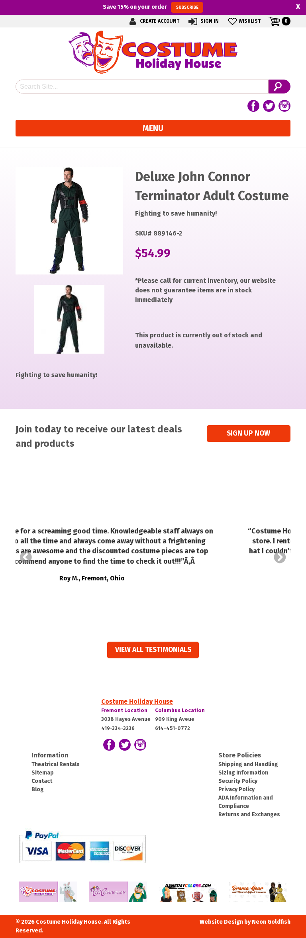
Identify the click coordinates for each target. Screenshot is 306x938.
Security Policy (237, 781)
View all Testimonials (153, 650)
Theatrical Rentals (55, 764)
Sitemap (42, 772)
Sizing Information (243, 772)
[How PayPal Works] (82, 846)
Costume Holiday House (137, 701)
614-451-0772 (172, 728)
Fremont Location (124, 710)
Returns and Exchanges (249, 814)
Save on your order (150, 6)
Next (280, 557)
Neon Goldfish (271, 922)
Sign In (209, 21)
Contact (41, 781)
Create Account (159, 21)
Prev (26, 557)
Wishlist (250, 21)
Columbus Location (180, 710)
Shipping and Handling (248, 764)
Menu (153, 128)
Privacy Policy (236, 789)
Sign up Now (248, 433)
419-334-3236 (118, 728)
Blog (37, 789)
